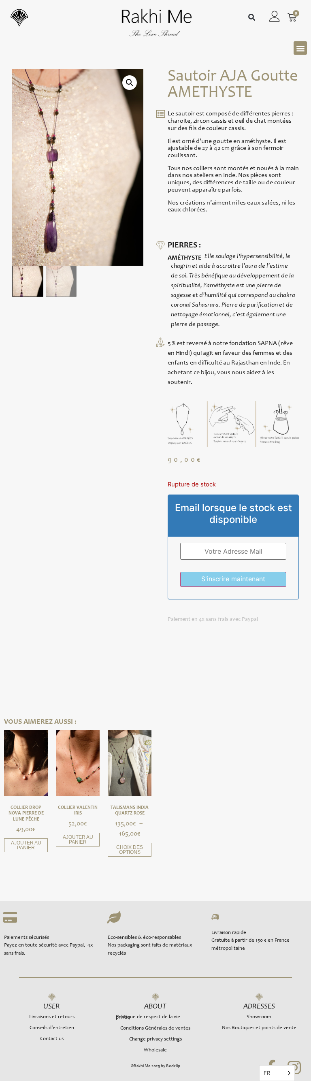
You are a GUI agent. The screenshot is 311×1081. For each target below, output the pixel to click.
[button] (251, 17)
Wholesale (155, 1050)
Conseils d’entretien (52, 1028)
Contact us (52, 1039)
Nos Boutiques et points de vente (259, 1028)
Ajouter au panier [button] (26, 845)
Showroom (259, 1017)
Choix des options (129, 849)
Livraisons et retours (52, 1017)
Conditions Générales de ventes (155, 1028)
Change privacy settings (155, 1039)
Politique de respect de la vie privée (148, 1017)
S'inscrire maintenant (233, 579)
